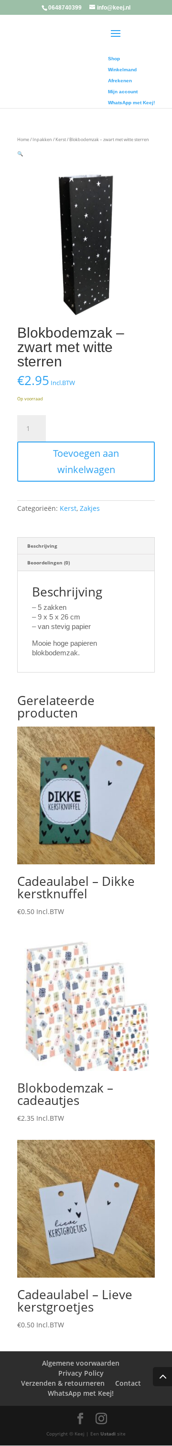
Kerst (60, 139)
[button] (20, 153)
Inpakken (42, 139)
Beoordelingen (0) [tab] (48, 562)
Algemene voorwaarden (80, 1363)
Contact (128, 1383)
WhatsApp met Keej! (81, 1393)
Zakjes (90, 508)
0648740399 (65, 7)
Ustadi (108, 1433)
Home (23, 139)
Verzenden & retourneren (63, 1383)
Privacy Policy (81, 1373)
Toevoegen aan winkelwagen (86, 461)
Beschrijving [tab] (42, 545)
